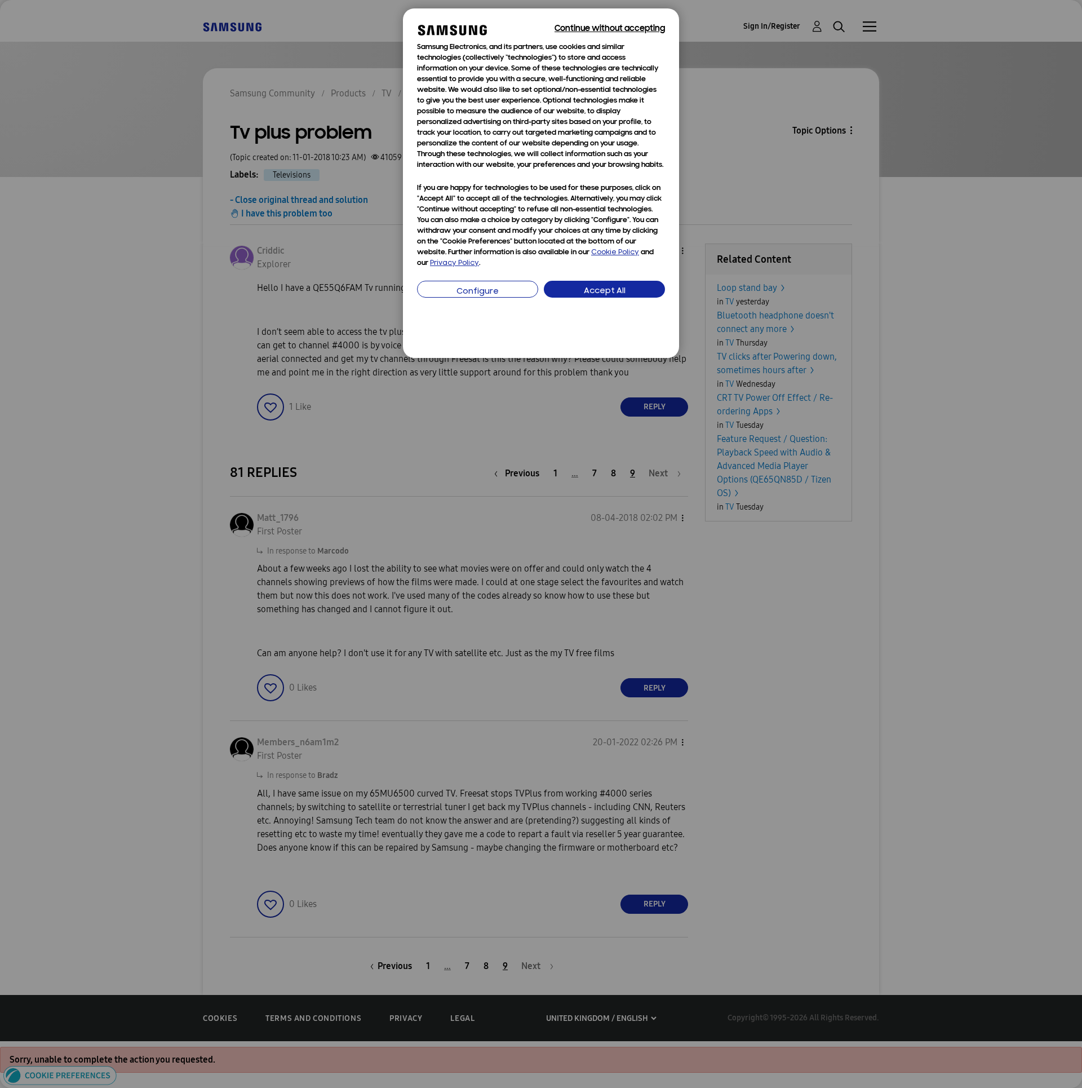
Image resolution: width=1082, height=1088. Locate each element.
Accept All (605, 291)
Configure (477, 292)
